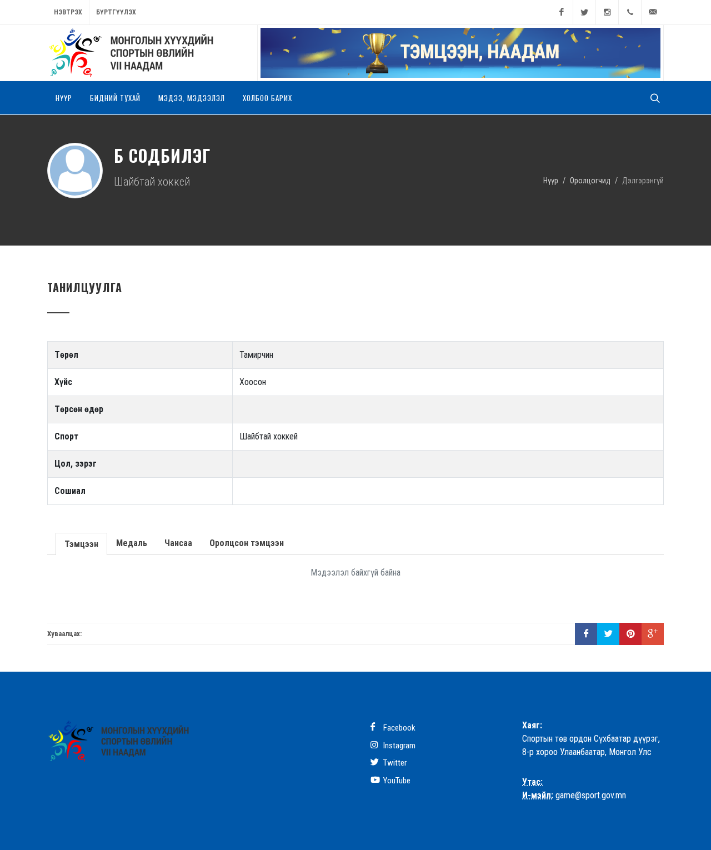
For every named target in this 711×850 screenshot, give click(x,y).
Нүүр (64, 97)
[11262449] (630, 12)
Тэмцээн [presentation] (81, 544)
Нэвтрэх (68, 12)
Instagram (398, 746)
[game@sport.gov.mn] (653, 12)
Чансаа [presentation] (178, 543)
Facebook (398, 728)
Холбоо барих (267, 97)
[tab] (82, 543)
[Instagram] (607, 12)
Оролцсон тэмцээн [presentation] (246, 543)
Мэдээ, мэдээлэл (191, 97)
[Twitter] (584, 12)
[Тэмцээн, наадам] (460, 53)
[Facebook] (561, 12)
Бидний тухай (115, 97)
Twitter (394, 763)
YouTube (396, 781)
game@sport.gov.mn (590, 795)
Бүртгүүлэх (116, 12)
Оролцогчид (590, 180)
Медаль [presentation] (131, 543)
